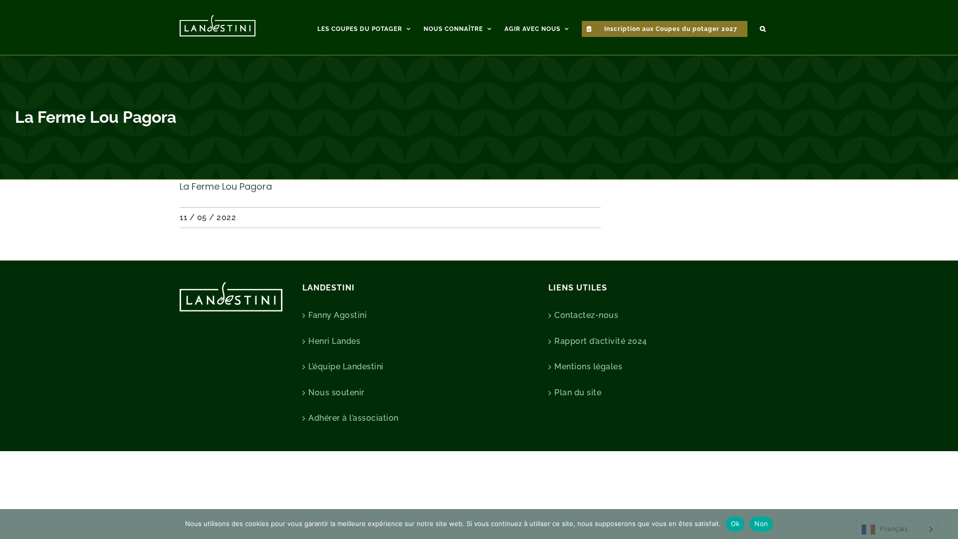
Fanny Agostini (337, 315)
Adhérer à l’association (353, 418)
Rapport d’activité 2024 (600, 341)
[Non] (946, 524)
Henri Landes (334, 341)
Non (761, 524)
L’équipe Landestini (346, 366)
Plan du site (577, 392)
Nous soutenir (336, 392)
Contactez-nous (586, 315)
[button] (763, 27)
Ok (735, 524)
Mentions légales (588, 366)
